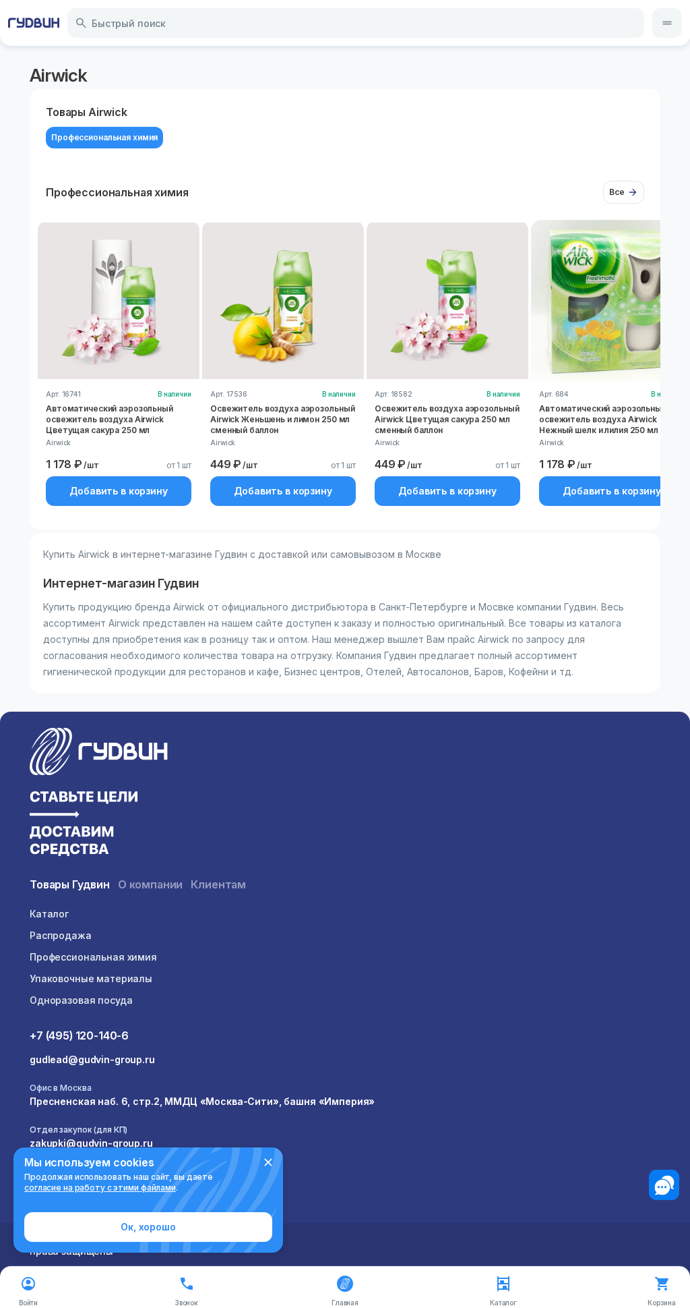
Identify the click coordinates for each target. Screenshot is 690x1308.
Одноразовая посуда (81, 1000)
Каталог (49, 913)
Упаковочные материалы (91, 978)
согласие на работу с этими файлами (100, 1188)
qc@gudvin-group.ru (79, 1199)
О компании (150, 884)
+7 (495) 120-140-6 (79, 1035)
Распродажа (61, 935)
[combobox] (355, 23)
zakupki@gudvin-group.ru (91, 1143)
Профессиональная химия (93, 957)
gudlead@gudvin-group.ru (92, 1059)
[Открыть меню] (667, 23)
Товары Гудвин (70, 884)
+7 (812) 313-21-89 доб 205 (95, 1185)
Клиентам (218, 884)
